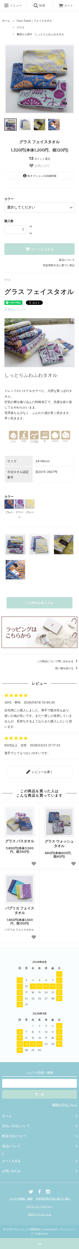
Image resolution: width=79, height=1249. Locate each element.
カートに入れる (42, 249)
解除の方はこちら (64, 1105)
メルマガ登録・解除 (21, 1198)
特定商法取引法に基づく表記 (53, 1198)
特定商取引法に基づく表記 (59, 265)
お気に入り (42, 165)
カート (68, 5)
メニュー (15, 5)
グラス (21, 27)
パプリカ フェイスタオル (19, 910)
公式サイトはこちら (39, 1214)
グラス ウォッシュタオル (59, 843)
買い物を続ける (64, 668)
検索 (41, 5)
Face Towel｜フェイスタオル (34, 20)
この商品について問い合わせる (55, 661)
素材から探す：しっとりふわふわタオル (40, 34)
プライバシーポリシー (39, 1206)
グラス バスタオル (19, 841)
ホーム (6, 20)
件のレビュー (15, 309)
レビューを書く (42, 772)
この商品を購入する (39, 603)
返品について (67, 259)
